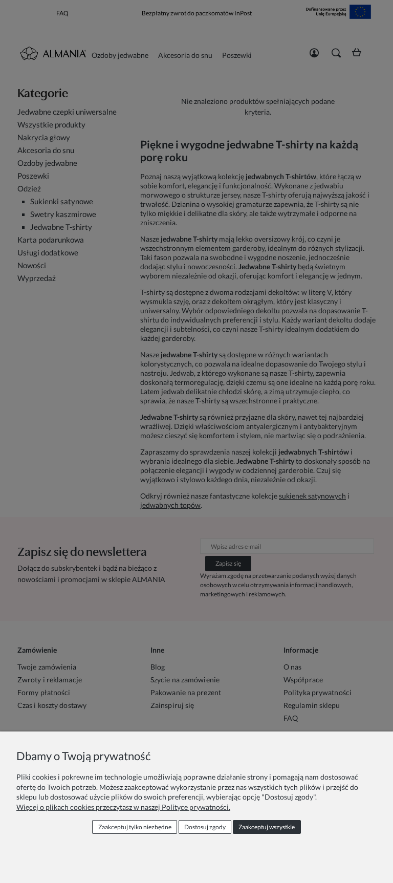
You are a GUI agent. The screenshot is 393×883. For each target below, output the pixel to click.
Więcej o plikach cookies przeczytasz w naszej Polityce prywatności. (123, 807)
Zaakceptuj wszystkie (266, 827)
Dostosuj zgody (205, 827)
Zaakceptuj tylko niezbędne (134, 827)
